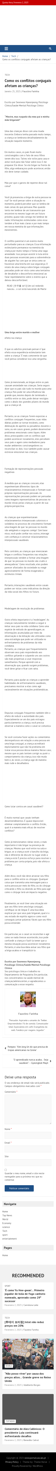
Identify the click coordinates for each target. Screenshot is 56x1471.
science (6, 1227)
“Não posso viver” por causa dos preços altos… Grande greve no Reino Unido (28, 1377)
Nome (8, 1129)
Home (5, 1211)
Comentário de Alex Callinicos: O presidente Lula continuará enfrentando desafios (24, 1432)
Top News (7, 1215)
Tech (7, 75)
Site (7, 1156)
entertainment (9, 1238)
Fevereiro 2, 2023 (13, 1305)
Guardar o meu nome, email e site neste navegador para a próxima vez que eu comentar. (24, 1176)
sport (5, 1234)
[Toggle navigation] (6, 48)
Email (8, 1142)
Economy (6, 1223)
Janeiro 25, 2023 (13, 91)
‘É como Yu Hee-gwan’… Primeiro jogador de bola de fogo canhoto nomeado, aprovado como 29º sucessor (25, 1295)
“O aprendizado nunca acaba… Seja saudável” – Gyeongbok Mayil (30, 1061)
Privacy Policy (11, 1461)
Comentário (11, 1091)
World (5, 1219)
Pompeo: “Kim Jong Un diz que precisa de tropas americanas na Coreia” (28, 1048)
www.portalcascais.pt (35, 1457)
